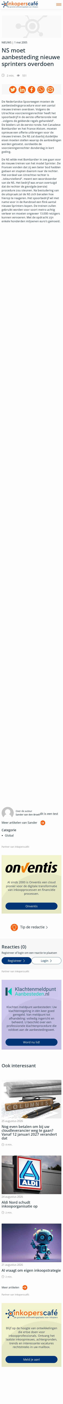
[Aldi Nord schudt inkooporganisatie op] (31, 1185)
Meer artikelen (10, 1287)
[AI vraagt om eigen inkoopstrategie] (31, 1251)
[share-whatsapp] (41, 89)
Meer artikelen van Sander (19, 823)
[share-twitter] (12, 89)
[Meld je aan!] (31, 1335)
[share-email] (50, 89)
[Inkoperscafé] (20, 4)
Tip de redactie (32, 926)
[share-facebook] (31, 89)
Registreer (14, 961)
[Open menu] (58, 4)
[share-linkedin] (22, 89)
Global (9, 835)
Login (44, 961)
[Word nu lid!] (31, 1015)
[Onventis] (31, 884)
